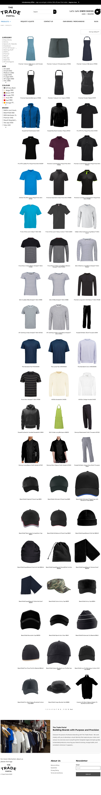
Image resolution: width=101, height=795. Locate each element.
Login (83, 14)
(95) (9, 98)
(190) (9, 100)
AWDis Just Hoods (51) (11, 110)
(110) (10, 95)
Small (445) (8, 71)
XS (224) (7, 69)
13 (68, 709)
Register (91, 14)
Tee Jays (6, 58)
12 (66, 709)
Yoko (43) (7, 125)
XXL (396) (7, 81)
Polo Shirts (8, 40)
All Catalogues (9, 62)
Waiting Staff (8, 50)
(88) (9, 90)
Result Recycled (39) (11, 120)
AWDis (6, 52)
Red (7, 100)
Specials (7, 60)
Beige (8, 90)
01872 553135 (87, 11)
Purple (8, 95)
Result (6, 56)
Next (71, 709)
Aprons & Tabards (10, 44)
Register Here (73, 2)
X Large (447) (8, 77)
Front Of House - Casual (11, 48)
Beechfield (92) (9, 113)
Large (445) (8, 75)
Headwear (7, 46)
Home (2, 25)
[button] (6, 21)
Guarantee (54, 767)
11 (63, 709)
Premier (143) (8, 118)
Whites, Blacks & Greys (14, 88)
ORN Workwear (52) (11, 115)
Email (77, 765)
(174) (10, 103)
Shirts (6, 42)
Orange (8, 103)
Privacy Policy (55, 770)
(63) (10, 93)
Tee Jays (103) (8, 123)
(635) (10, 88)
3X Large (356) (9, 79)
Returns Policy (55, 765)
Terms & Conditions (57, 773)
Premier (6, 54)
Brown (8, 93)
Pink (7, 98)
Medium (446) (9, 73)
